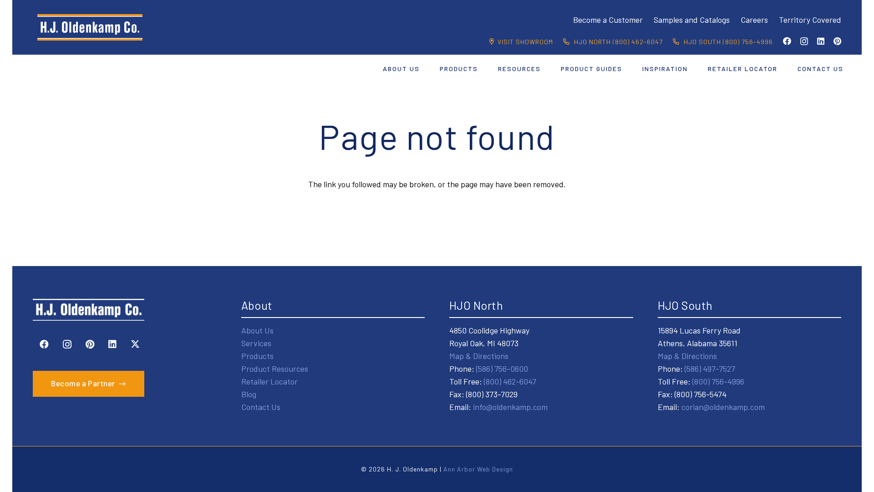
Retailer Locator (269, 381)
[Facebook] (787, 41)
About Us (257, 330)
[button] (425, 68)
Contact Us (260, 407)
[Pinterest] (837, 41)
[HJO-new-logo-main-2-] (89, 27)
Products (257, 356)
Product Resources (274, 369)
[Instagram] (804, 41)
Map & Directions (478, 356)
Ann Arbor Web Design (478, 469)
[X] (135, 344)
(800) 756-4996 (718, 381)
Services (256, 343)
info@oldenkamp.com (510, 407)
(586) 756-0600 (502, 369)
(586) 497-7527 (710, 369)
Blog (248, 394)
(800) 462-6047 (510, 381)
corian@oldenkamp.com (723, 407)
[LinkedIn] (820, 41)
